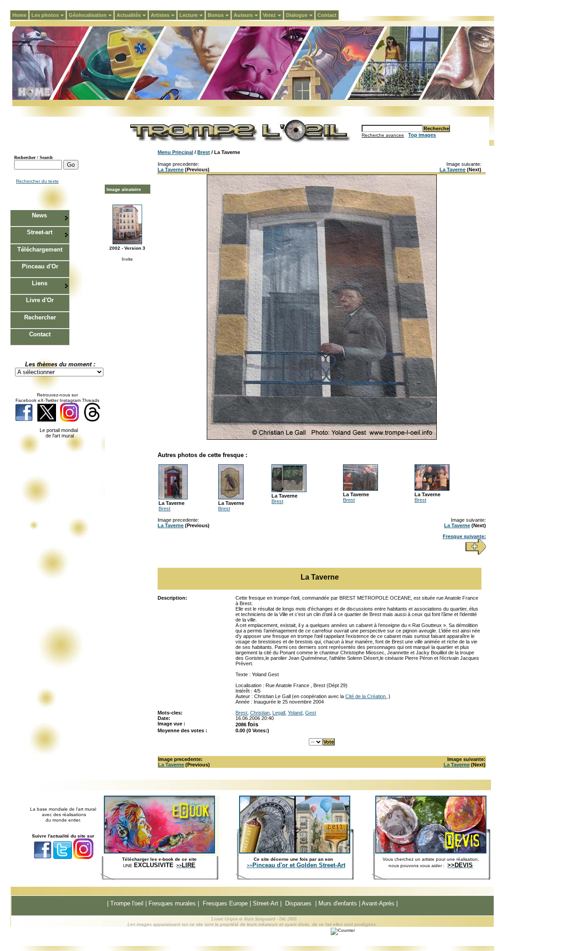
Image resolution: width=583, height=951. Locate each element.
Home (19, 15)
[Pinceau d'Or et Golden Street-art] (294, 851)
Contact (327, 15)
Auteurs (247, 15)
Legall (278, 712)
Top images (422, 135)
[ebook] (159, 851)
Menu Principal (175, 152)
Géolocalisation (91, 15)
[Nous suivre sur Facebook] (24, 419)
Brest (203, 152)
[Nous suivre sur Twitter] (46, 419)
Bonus (219, 15)
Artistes (164, 15)
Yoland (295, 712)
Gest (310, 712)
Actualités (132, 15)
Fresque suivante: (464, 536)
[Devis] (430, 851)
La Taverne (171, 169)
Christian (260, 712)
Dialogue (300, 15)
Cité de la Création (366, 696)
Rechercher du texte (37, 181)
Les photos (48, 15)
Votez (273, 15)
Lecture (192, 15)
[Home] (253, 98)
